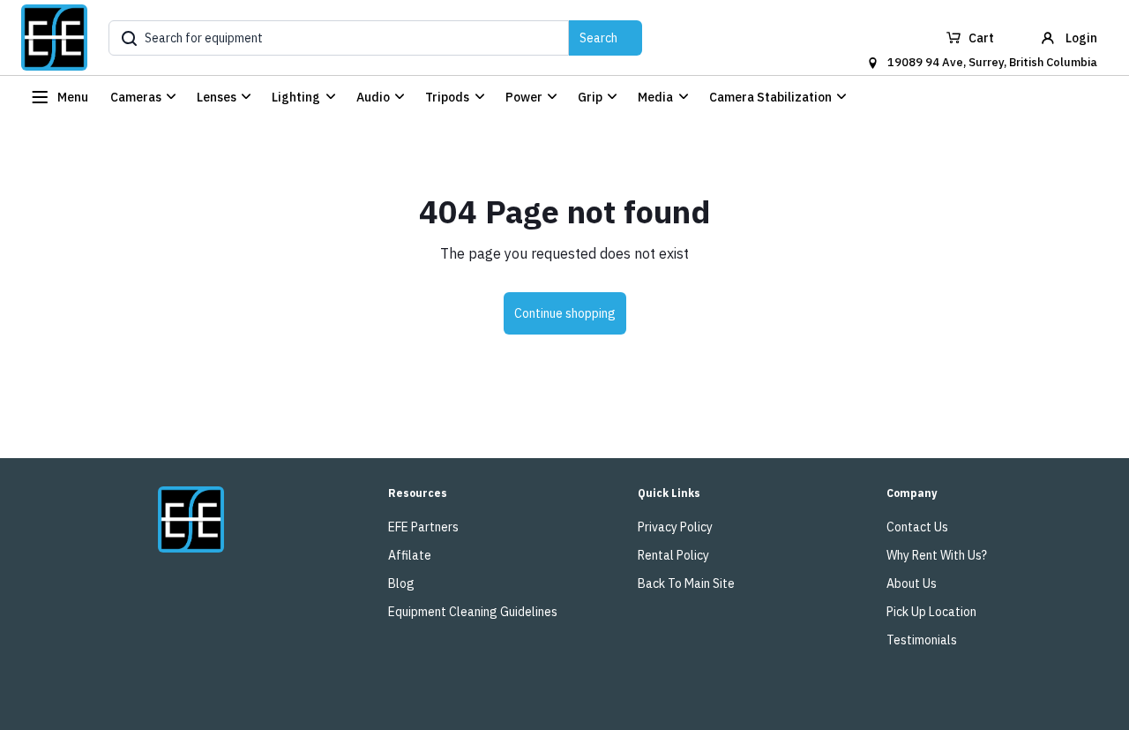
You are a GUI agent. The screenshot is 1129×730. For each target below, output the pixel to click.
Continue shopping (565, 313)
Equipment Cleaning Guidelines (472, 612)
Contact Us (917, 527)
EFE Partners (423, 527)
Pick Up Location (931, 612)
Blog (401, 583)
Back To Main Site (686, 583)
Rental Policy (673, 555)
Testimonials (921, 640)
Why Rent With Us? (936, 555)
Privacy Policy (675, 527)
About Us (911, 583)
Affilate (409, 555)
